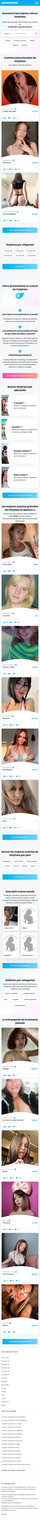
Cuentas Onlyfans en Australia (11, 1434)
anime (3, 1398)
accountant (32, 256)
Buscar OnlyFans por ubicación (20, 495)
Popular (16, 999)
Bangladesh (6, 861)
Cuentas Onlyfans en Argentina (12, 1430)
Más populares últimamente (20, 1341)
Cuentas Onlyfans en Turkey (11, 1461)
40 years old (20, 256)
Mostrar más (20, 266)
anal (2, 1395)
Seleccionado (20, 1005)
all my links (25, 260)
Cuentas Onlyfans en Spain (10, 1451)
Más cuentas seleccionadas (20, 230)
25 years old (8, 256)
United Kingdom (32, 861)
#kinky (8, 41)
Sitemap (4, 1514)
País (5, 999)
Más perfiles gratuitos (20, 837)
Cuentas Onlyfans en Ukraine (11, 1427)
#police (24, 45)
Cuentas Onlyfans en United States (13, 1417)
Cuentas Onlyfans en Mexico (11, 1458)
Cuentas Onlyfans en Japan (10, 1444)
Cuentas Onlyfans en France (11, 1437)
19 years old (19, 251)
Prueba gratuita (30, 999)
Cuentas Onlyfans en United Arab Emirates (15, 1464)
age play (15, 260)
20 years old (31, 251)
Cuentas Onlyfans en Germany (12, 1441)
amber (3, 1392)
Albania (24, 866)
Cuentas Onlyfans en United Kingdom (14, 1420)
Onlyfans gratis (29, 993)
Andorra (6, 871)
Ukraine (7, 866)
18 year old (8, 251)
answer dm (5, 1402)
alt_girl (34, 260)
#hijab (32, 41)
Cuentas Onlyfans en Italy (10, 1447)
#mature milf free (20, 41)
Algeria (33, 866)
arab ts (3, 1405)
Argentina (24, 871)
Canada (16, 866)
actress (5, 260)
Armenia (34, 871)
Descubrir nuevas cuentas (20, 966)
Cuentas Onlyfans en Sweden (11, 1454)
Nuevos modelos (11, 993)
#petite (15, 45)
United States (18, 861)
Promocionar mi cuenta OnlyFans (20, 376)
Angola (14, 871)
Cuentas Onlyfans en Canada (11, 1424)
